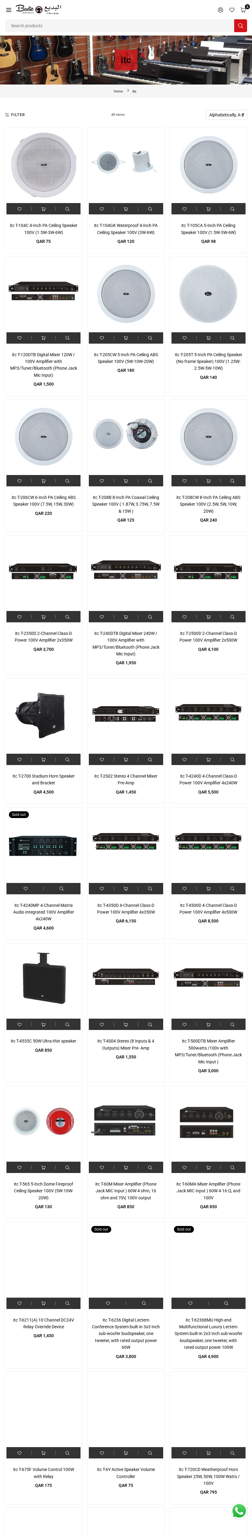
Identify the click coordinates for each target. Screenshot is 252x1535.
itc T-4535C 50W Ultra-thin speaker (43, 1041)
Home (118, 91)
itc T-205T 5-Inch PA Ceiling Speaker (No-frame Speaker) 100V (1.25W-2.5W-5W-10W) (208, 361)
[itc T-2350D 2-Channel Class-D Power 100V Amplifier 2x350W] (43, 574)
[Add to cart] (43, 209)
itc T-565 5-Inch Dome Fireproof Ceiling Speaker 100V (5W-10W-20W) (43, 1191)
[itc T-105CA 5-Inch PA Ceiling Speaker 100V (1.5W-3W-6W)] (208, 166)
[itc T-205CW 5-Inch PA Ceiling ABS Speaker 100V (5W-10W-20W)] (126, 295)
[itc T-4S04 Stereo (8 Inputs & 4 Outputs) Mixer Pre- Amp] (126, 982)
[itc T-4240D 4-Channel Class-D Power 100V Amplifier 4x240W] (208, 717)
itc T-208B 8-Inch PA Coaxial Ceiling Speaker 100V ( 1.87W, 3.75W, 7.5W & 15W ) (125, 504)
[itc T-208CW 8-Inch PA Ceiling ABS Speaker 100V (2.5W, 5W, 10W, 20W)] (208, 438)
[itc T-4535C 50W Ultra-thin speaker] (43, 982)
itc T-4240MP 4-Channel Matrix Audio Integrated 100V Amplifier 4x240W (43, 912)
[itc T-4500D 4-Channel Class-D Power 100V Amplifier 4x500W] (208, 846)
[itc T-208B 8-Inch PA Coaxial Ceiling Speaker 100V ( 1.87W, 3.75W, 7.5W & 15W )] (126, 438)
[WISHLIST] (232, 9)
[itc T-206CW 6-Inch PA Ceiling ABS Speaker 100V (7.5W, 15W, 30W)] (43, 438)
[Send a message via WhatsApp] (239, 1511)
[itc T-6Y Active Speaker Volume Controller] (126, 1410)
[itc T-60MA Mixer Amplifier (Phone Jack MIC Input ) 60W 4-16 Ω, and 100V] (208, 1124)
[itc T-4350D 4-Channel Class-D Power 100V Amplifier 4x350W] (126, 846)
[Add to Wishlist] (19, 209)
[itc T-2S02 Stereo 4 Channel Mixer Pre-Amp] (126, 717)
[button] (8, 9)
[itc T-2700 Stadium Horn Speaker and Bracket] (43, 717)
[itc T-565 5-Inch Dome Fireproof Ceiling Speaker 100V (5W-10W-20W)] (43, 1124)
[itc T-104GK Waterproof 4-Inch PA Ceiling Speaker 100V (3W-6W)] (126, 166)
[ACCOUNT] (220, 9)
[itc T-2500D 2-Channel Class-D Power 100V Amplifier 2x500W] (208, 574)
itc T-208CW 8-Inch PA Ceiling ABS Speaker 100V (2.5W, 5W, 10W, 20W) (208, 504)
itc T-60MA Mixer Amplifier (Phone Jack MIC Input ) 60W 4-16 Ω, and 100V (208, 1191)
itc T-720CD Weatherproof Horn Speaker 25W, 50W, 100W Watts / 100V (208, 1476)
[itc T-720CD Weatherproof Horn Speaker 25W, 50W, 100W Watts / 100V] (208, 1410)
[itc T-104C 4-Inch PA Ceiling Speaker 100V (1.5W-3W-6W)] (43, 166)
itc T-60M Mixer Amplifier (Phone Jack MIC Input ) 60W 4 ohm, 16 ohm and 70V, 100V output (125, 1191)
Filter (18, 114)
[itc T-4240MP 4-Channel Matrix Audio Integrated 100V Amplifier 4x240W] (43, 846)
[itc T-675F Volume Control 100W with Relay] (43, 1410)
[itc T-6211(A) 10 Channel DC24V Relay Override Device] (43, 1260)
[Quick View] (67, 209)
